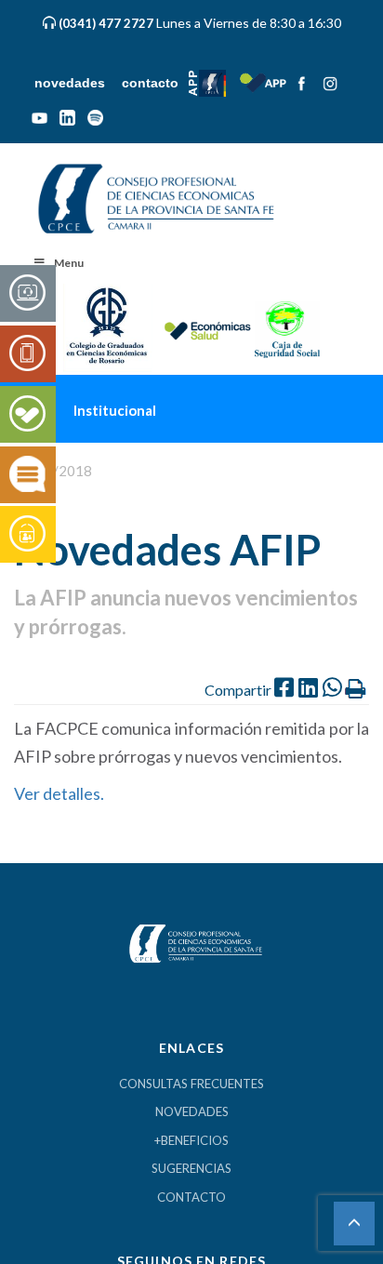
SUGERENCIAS (191, 1169)
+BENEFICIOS (191, 1141)
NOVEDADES (192, 1112)
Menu (69, 264)
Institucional (154, 405)
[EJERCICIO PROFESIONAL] (27, 354)
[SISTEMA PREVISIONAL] (27, 534)
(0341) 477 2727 (107, 23)
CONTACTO (191, 1198)
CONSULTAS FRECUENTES (191, 1084)
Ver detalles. (60, 794)
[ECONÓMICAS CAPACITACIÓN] (27, 475)
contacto (157, 82)
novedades (72, 82)
